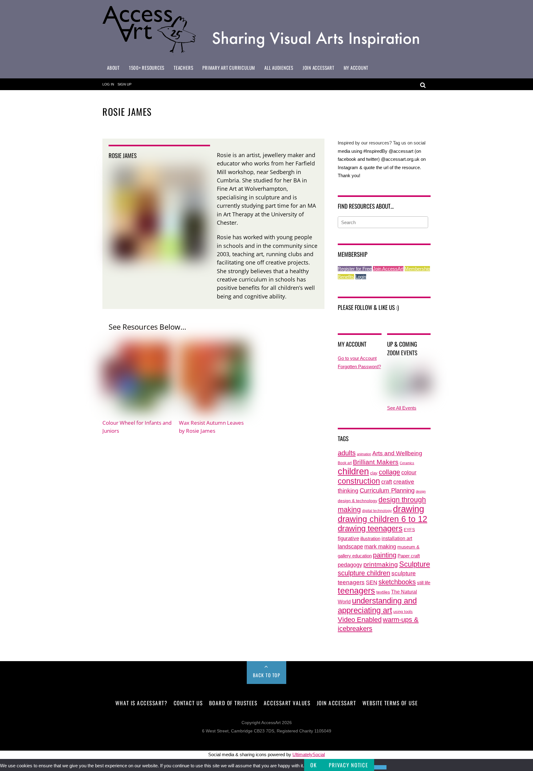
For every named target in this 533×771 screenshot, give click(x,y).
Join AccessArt (318, 67)
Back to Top (266, 675)
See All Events (401, 408)
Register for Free (355, 268)
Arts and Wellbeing (397, 453)
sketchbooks (397, 582)
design (421, 491)
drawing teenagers (370, 528)
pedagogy (350, 564)
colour (408, 472)
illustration (370, 538)
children (353, 471)
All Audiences (278, 67)
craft (386, 482)
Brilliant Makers (376, 462)
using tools (403, 612)
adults (347, 453)
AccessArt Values (287, 703)
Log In (108, 84)
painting (384, 555)
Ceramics (407, 463)
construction (359, 481)
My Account (356, 67)
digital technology (377, 511)
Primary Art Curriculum (228, 67)
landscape (350, 547)
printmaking (380, 564)
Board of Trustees (233, 703)
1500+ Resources (146, 67)
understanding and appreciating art (377, 605)
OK (313, 765)
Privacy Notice (348, 765)
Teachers (183, 67)
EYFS (409, 529)
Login (360, 276)
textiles (383, 592)
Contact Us (188, 703)
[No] (380, 767)
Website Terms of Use (390, 703)
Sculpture (414, 564)
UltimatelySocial (308, 754)
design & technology (357, 500)
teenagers (356, 590)
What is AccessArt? (141, 703)
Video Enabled (360, 619)
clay (374, 473)
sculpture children (364, 573)
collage (389, 472)
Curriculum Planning (387, 490)
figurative (348, 538)
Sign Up (124, 84)
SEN (371, 582)
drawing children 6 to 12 (382, 519)
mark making (380, 546)
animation (364, 454)
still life (423, 582)
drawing (408, 509)
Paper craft (409, 555)
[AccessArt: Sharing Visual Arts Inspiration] (266, 52)
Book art (345, 463)
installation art (397, 538)
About (113, 67)
